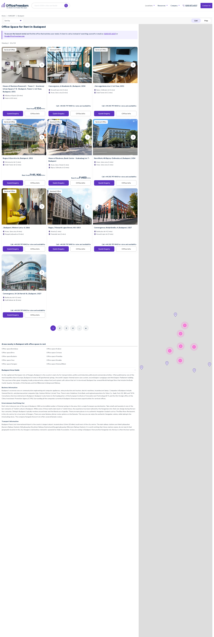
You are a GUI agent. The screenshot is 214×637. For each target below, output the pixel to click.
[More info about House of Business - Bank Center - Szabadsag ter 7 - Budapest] (69, 154)
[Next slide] (41, 65)
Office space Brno (8, 352)
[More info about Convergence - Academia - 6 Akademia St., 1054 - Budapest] (69, 82)
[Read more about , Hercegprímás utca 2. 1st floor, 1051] (115, 101)
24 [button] (180, 346)
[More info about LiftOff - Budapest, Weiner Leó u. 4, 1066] (24, 223)
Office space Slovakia (54, 360)
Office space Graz (8, 360)
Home (4, 16)
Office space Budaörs (9, 356)
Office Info (35, 113)
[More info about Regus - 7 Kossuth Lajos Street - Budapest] (69, 223)
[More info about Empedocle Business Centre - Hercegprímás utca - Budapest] (115, 82)
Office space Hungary (9, 364)
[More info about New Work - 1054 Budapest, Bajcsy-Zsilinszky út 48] (115, 154)
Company (174, 6)
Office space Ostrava (54, 352)
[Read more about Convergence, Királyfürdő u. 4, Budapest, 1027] (115, 239)
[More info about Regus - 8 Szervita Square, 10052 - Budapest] (24, 154)
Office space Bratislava (10, 349)
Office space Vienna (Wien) (56, 364)
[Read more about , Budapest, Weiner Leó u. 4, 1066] (24, 239)
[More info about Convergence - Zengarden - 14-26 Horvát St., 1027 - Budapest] (24, 289)
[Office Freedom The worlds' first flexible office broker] (15, 5)
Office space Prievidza (54, 356)
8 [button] (180, 333)
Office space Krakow (53, 349)
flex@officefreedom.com (14, 36)
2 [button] (169, 350)
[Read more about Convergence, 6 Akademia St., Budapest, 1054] (69, 101)
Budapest (21, 16)
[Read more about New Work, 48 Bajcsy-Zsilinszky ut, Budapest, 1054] (115, 172)
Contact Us (206, 6)
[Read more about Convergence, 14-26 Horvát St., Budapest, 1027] (24, 305)
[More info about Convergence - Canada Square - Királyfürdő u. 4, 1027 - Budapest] (115, 223)
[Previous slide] (6, 65)
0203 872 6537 (191, 5)
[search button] (66, 5)
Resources (162, 6)
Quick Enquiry (13, 113)
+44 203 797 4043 (66, 106)
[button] (141, 367)
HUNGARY (11, 16)
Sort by (7, 21)
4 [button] (184, 325)
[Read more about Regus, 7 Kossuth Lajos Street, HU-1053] (69, 239)
